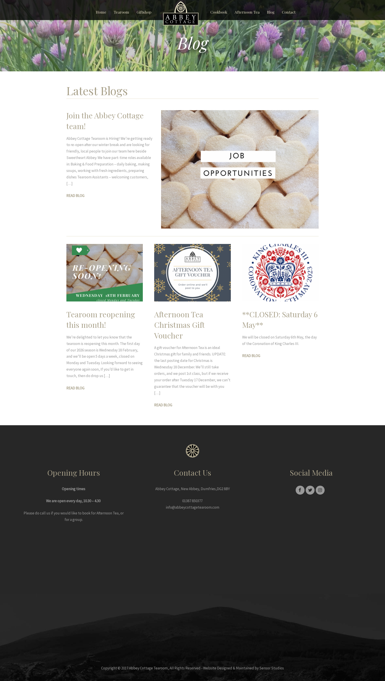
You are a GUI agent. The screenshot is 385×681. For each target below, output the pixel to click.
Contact (288, 12)
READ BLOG (75, 195)
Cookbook (218, 12)
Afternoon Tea (247, 12)
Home (101, 12)
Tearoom (121, 12)
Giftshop (144, 12)
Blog (270, 12)
